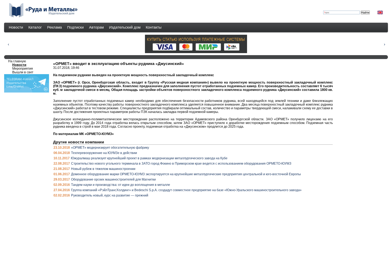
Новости (16, 27)
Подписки (75, 27)
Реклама (54, 27)
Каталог (35, 27)
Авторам (96, 27)
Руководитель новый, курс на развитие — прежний (109, 195)
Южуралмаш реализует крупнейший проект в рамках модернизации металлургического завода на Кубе (149, 158)
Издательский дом (124, 27)
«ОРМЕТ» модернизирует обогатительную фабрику (110, 147)
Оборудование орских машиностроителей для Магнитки (113, 179)
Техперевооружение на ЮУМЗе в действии (104, 153)
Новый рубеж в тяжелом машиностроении (103, 169)
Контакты (153, 27)
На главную (17, 61)
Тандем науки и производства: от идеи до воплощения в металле (120, 184)
